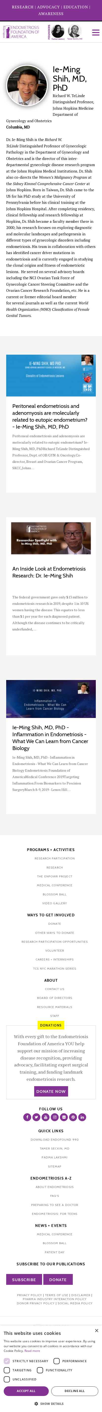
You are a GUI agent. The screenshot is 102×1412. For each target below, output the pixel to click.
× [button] (96, 1331)
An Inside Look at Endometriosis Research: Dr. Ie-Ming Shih (49, 572)
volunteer (54, 950)
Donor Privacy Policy (36, 1303)
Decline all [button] (75, 1391)
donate (54, 923)
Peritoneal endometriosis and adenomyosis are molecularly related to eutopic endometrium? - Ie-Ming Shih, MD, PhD (49, 416)
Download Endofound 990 (55, 1139)
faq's (54, 1196)
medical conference (55, 885)
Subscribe (24, 1279)
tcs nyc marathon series (54, 968)
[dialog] (51, 1368)
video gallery (54, 903)
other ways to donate (55, 933)
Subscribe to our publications (51, 1264)
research (55, 867)
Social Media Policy (75, 1303)
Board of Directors (54, 998)
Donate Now (51, 1091)
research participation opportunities (55, 941)
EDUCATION (75, 7)
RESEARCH (23, 7)
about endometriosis (55, 1187)
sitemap (55, 1166)
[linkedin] (82, 1117)
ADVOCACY (48, 7)
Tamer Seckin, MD (55, 1148)
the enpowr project (54, 876)
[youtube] (46, 1117)
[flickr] (64, 1117)
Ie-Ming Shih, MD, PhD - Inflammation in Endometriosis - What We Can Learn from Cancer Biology (50, 737)
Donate (58, 1279)
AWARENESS (51, 13)
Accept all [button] (26, 1391)
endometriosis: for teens (54, 1214)
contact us (55, 989)
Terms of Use (56, 1295)
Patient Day (55, 1252)
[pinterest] (73, 1117)
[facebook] (27, 1117)
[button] (51, 1403)
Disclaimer (80, 1295)
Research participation (55, 858)
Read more (32, 1351)
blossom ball (55, 894)
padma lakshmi (55, 1157)
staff (54, 1016)
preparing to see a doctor (54, 1205)
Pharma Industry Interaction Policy (55, 1299)
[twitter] (36, 1117)
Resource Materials (54, 1007)
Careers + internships (55, 959)
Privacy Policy (29, 1295)
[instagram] (55, 1117)
